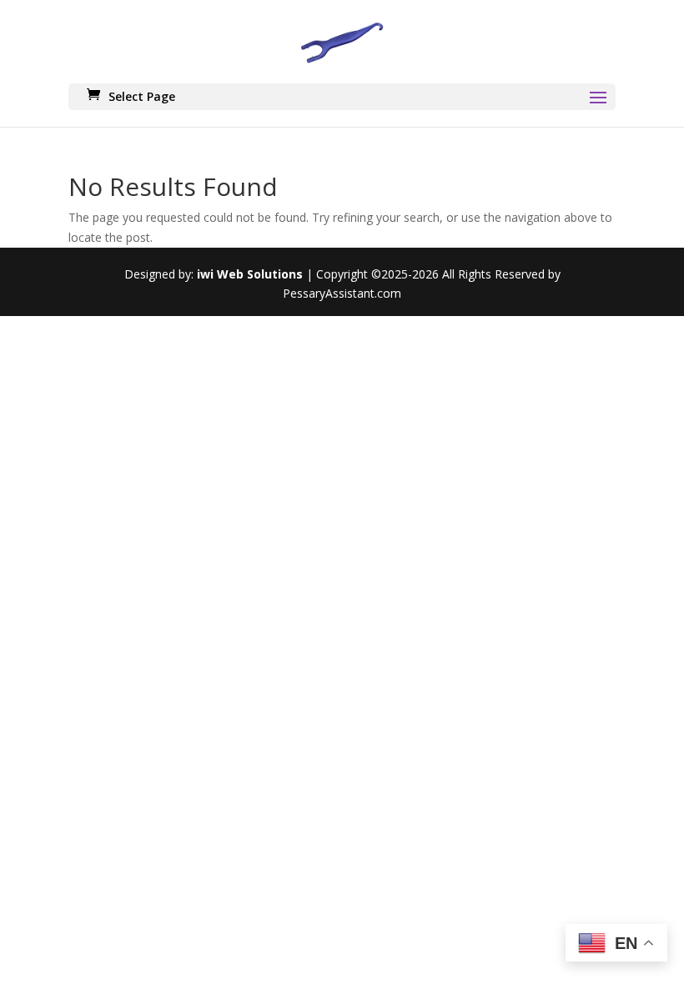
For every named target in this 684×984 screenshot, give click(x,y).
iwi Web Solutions (250, 274)
